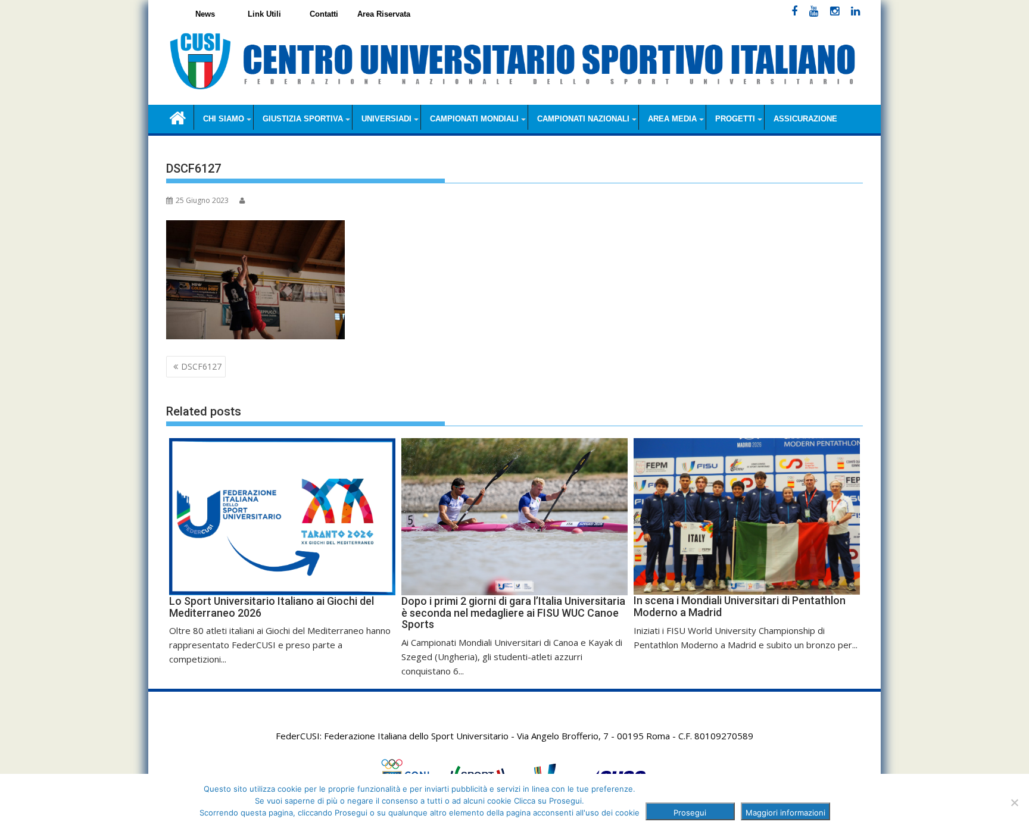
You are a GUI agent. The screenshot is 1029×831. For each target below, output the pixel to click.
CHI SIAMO (223, 118)
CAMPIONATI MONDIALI (474, 118)
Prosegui (689, 812)
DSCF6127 (201, 366)
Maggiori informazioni (785, 812)
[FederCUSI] (178, 117)
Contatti (324, 14)
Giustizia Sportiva (303, 118)
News (205, 14)
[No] (1014, 802)
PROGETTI (735, 118)
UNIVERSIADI (386, 118)
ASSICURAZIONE (805, 118)
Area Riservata (383, 14)
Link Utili (264, 14)
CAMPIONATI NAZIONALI (583, 118)
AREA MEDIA (672, 118)
